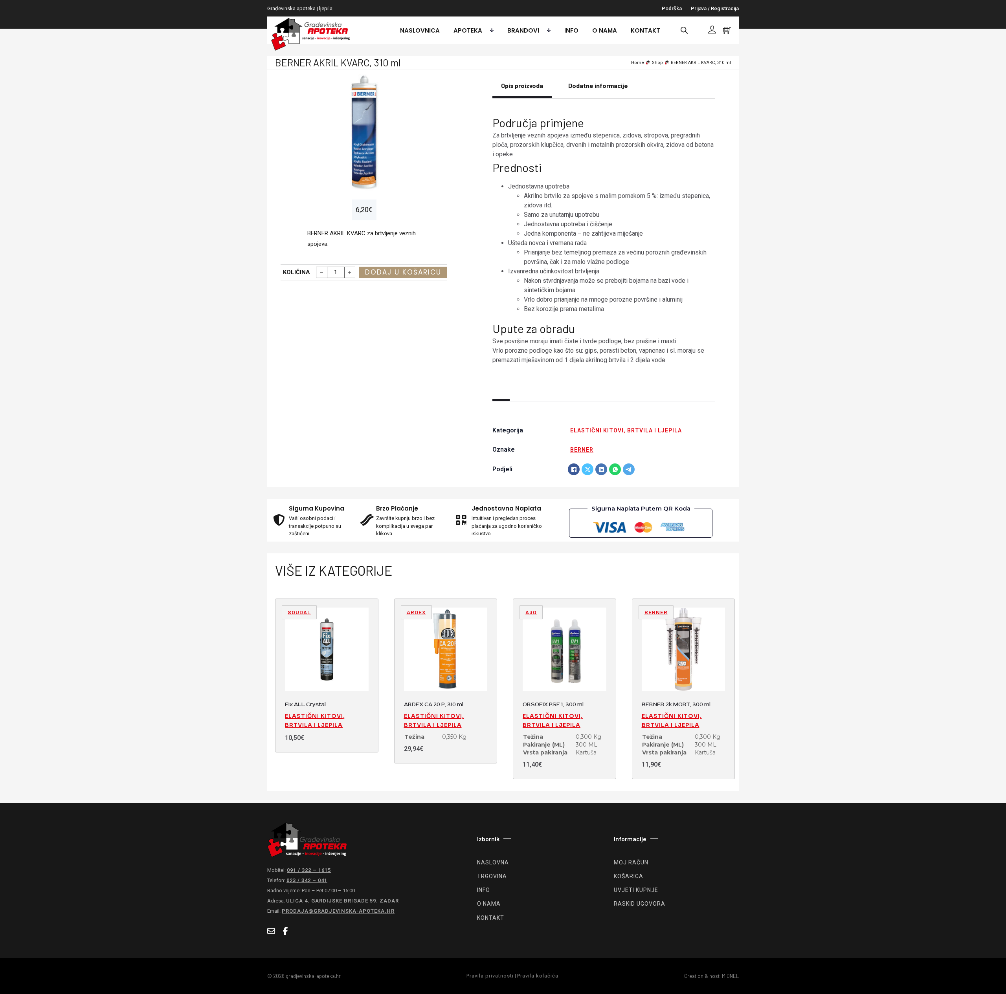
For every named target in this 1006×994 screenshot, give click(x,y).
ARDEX (416, 612)
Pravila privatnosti (490, 976)
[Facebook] (574, 469)
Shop (657, 62)
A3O (531, 612)
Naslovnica (420, 30)
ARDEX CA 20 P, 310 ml (433, 704)
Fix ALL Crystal (305, 704)
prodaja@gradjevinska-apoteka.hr (338, 911)
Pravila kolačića (537, 976)
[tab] (522, 90)
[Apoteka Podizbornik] (490, 30)
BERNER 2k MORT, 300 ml (676, 704)
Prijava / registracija (715, 8)
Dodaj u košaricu (403, 272)
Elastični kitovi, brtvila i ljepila (626, 430)
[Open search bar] (684, 30)
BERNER (581, 450)
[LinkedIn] (601, 469)
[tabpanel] (603, 239)
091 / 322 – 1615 (309, 870)
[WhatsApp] (615, 469)
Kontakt (645, 30)
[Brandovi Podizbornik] (547, 30)
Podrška (672, 8)
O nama (604, 30)
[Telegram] (629, 469)
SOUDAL (299, 612)
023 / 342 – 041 (306, 880)
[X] (587, 469)
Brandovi (523, 30)
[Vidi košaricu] (727, 30)
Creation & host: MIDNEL (711, 976)
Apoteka (467, 30)
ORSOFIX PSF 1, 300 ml (553, 704)
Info (571, 30)
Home (637, 62)
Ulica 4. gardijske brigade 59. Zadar (342, 901)
